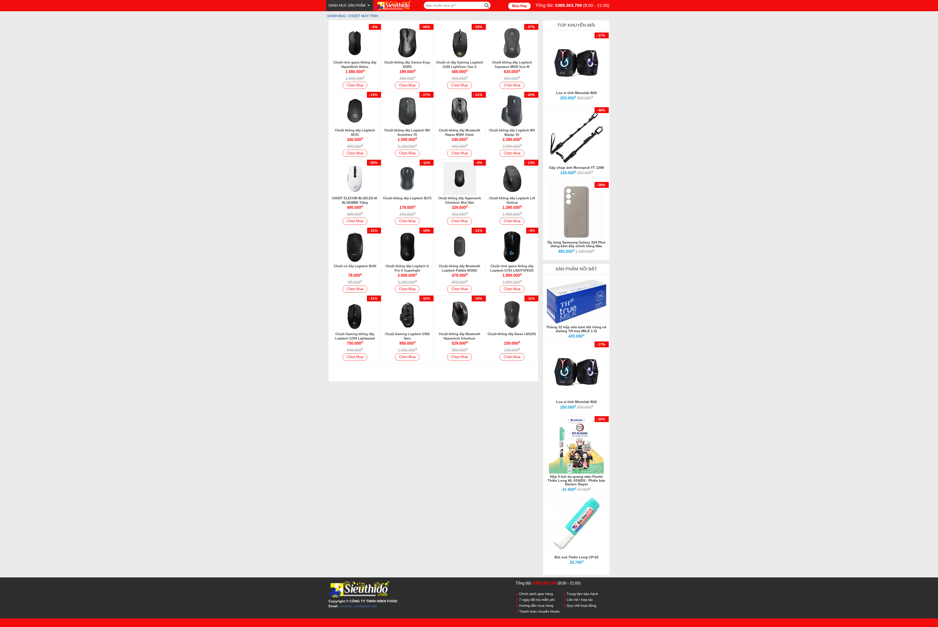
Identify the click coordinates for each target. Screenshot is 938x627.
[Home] (393, 5)
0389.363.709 (568, 5)
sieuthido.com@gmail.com (358, 606)
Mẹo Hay (519, 6)
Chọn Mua (355, 85)
